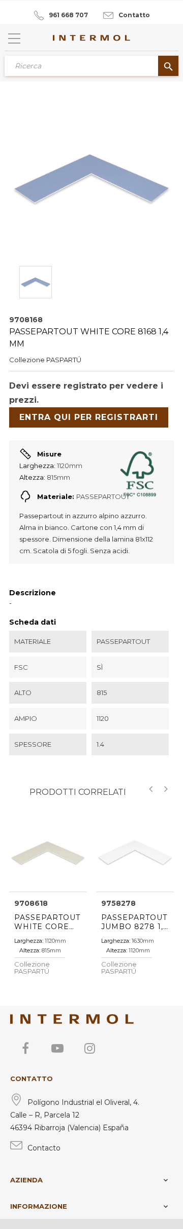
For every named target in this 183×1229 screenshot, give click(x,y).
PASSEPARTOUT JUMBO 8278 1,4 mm (134, 922)
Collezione (27, 360)
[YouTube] (57, 1048)
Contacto (43, 1148)
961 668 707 (68, 15)
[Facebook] (25, 1048)
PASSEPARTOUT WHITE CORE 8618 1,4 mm (47, 922)
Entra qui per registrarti (88, 417)
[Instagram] (89, 1048)
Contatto (134, 15)
